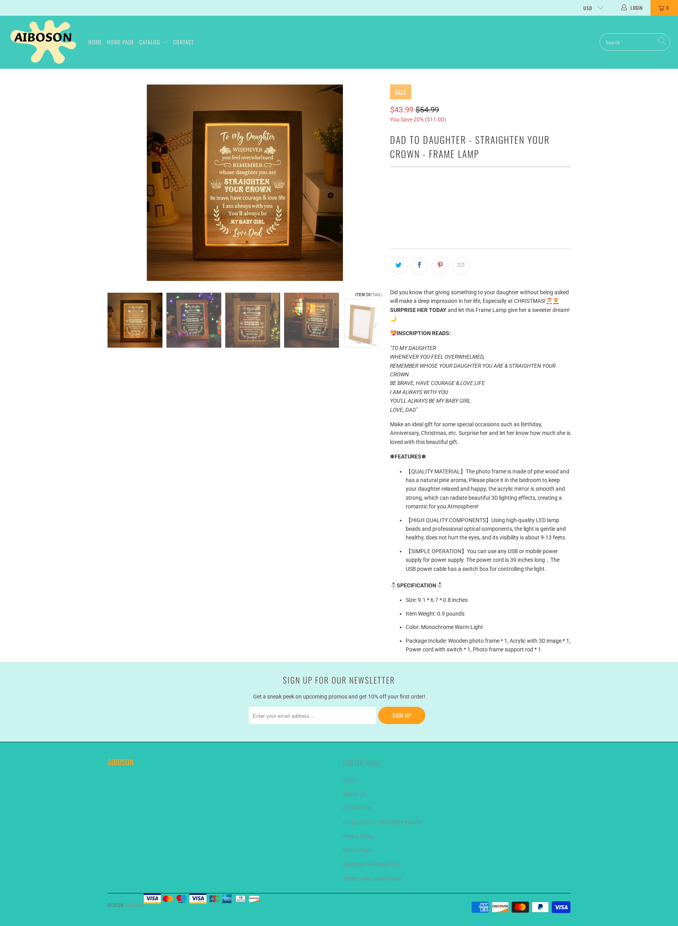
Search (351, 780)
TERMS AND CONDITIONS (372, 879)
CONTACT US (358, 808)
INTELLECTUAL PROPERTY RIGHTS (383, 822)
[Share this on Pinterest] (440, 265)
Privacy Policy (358, 836)
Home (95, 42)
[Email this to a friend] (461, 265)
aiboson (133, 905)
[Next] (376, 182)
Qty (394, 179)
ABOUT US (354, 794)
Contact (183, 42)
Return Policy (357, 850)
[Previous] (113, 182)
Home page (120, 42)
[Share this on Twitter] (398, 265)
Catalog (150, 42)
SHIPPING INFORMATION (372, 864)
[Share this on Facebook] (419, 265)
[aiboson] (44, 42)
